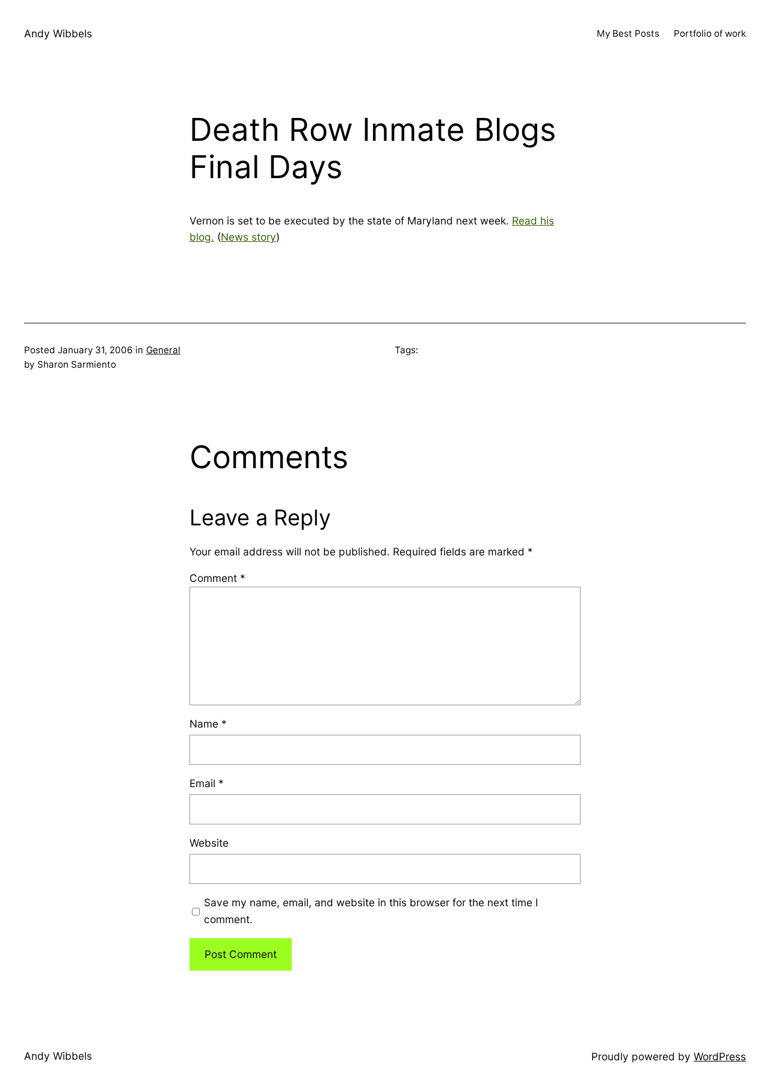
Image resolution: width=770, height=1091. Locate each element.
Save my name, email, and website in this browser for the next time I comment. (371, 911)
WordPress (720, 1056)
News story (248, 236)
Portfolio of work (710, 33)
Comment (217, 578)
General (163, 350)
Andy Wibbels (58, 33)
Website (209, 842)
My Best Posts (628, 33)
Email (206, 783)
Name (208, 723)
